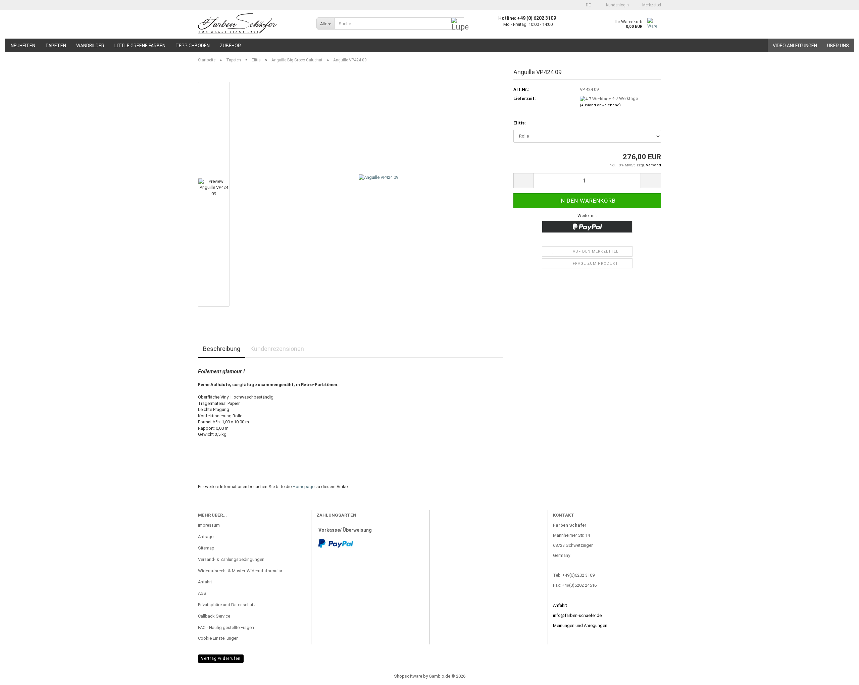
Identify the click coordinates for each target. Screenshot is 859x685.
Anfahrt (205, 581)
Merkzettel (650, 5)
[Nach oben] (840, 675)
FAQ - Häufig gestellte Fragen (226, 627)
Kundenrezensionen (277, 348)
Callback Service (214, 616)
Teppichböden (192, 45)
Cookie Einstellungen (218, 638)
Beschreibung (221, 348)
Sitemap (206, 547)
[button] (586, 5)
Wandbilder (90, 45)
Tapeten (55, 45)
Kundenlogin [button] (616, 5)
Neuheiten (23, 45)
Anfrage (205, 536)
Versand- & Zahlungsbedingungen (231, 559)
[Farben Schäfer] (252, 23)
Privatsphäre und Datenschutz (227, 604)
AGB (202, 593)
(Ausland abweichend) (600, 105)
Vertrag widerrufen (221, 658)
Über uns (838, 45)
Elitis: (519, 122)
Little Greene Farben (139, 45)
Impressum (209, 525)
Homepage (303, 486)
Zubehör (230, 45)
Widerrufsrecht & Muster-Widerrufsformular (240, 570)
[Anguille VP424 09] (378, 193)
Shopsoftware (408, 676)
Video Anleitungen (795, 45)
